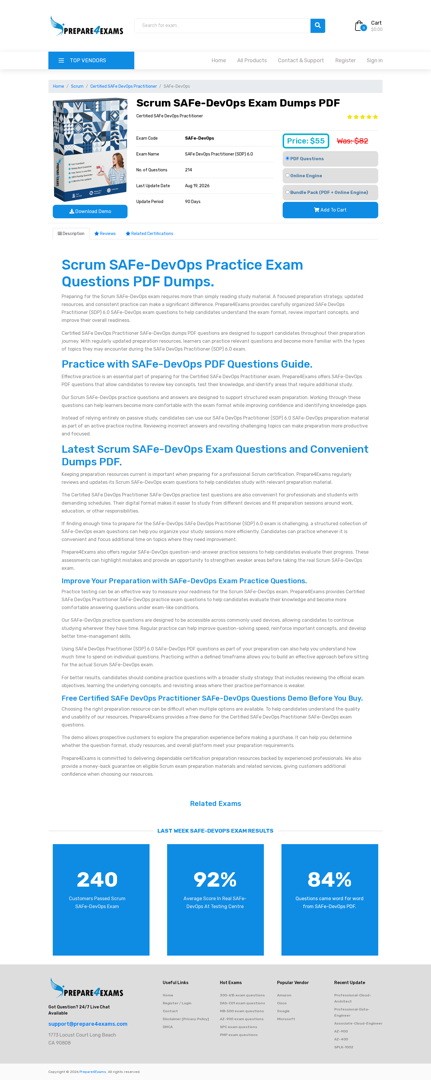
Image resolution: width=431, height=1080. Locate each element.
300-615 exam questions (242, 995)
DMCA (168, 1027)
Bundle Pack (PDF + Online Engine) (328, 192)
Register (345, 60)
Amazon (284, 995)
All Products (252, 60)
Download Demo (92, 211)
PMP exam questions (239, 1035)
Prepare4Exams (92, 1072)
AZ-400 (341, 1039)
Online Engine (305, 175)
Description (73, 233)
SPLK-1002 (343, 1047)
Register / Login (177, 1003)
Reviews (107, 233)
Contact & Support (301, 60)
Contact (170, 1011)
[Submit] (317, 26)
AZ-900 (341, 1031)
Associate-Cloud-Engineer (358, 1023)
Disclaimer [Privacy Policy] (186, 1019)
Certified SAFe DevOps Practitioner (123, 86)
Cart (376, 23)
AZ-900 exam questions (242, 1019)
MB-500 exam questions (242, 1011)
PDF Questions (306, 158)
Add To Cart (333, 210)
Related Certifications (151, 233)
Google (283, 1011)
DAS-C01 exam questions (242, 1003)
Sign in (375, 60)
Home (218, 60)
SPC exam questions (238, 1027)
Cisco (282, 1003)
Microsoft (286, 1019)
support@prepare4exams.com (88, 1024)
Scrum (77, 86)
